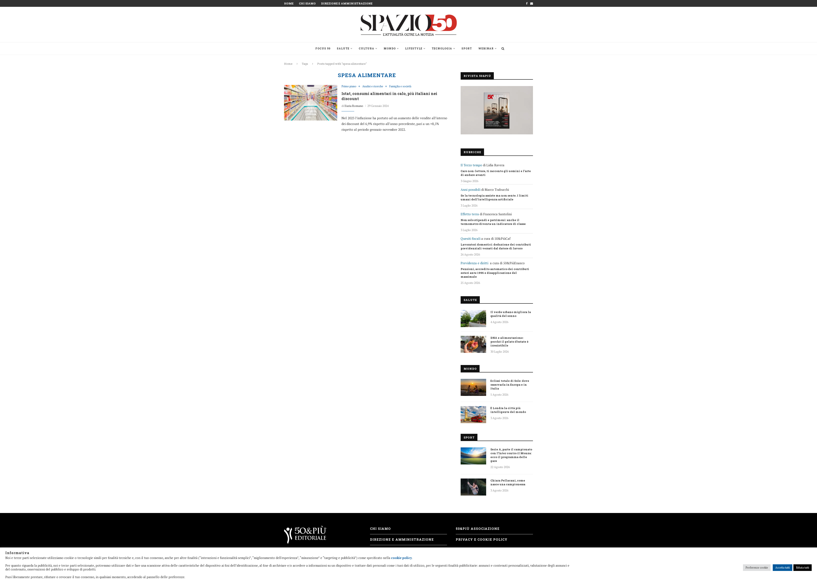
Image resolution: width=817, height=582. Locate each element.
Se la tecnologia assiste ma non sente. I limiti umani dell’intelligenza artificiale (494, 197)
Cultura (366, 48)
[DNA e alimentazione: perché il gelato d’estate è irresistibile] (473, 344)
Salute (343, 48)
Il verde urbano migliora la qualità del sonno (510, 314)
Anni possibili (470, 189)
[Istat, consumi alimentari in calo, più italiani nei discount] (310, 103)
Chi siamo (307, 3)
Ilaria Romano (353, 106)
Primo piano (348, 86)
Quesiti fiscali (470, 238)
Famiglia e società (400, 86)
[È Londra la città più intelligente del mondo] (473, 414)
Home (289, 3)
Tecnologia (442, 48)
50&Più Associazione (478, 528)
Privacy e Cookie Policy (481, 539)
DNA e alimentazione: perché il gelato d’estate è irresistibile (509, 341)
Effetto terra (470, 214)
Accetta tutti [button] (782, 567)
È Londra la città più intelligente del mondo (508, 410)
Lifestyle (413, 48)
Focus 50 (322, 48)
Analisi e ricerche (372, 86)
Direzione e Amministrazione (347, 3)
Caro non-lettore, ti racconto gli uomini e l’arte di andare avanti (496, 173)
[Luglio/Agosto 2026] (497, 110)
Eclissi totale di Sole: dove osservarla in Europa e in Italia (509, 384)
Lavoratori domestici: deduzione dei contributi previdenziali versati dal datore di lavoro (496, 246)
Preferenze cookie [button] (757, 567)
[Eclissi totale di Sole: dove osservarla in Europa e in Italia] (473, 387)
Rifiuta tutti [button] (802, 567)
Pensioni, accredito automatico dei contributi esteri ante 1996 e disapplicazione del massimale (495, 273)
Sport (466, 48)
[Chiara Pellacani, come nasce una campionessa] (473, 487)
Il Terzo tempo (471, 165)
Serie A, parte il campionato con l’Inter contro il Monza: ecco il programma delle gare (511, 455)
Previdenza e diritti (474, 263)
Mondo (390, 48)
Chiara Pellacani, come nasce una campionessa (507, 482)
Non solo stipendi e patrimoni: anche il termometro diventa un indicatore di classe (493, 222)
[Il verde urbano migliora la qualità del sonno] (473, 318)
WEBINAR (486, 48)
